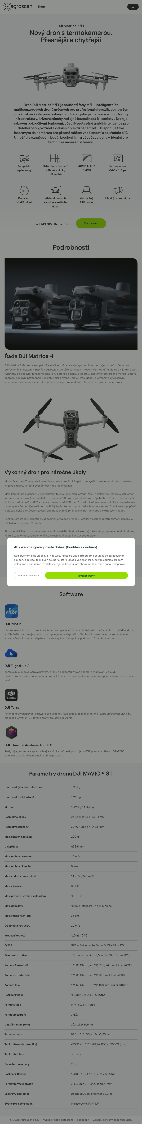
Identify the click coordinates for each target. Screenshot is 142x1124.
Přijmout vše (86, 575)
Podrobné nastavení (28, 575)
